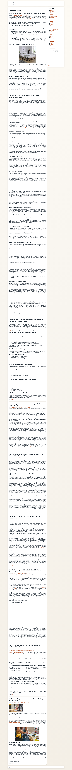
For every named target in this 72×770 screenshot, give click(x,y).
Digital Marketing (53, 16)
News (51, 34)
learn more (32, 446)
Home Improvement (54, 29)
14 (57, 57)
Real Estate (52, 36)
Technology (52, 44)
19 (53, 59)
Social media (52, 39)
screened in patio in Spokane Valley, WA (17, 652)
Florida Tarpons (14, 3)
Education (52, 17)
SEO (51, 37)
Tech (51, 43)
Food (51, 23)
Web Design (52, 48)
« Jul (49, 65)
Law (51, 31)
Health (51, 26)
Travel (51, 45)
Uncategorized (53, 46)
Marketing (52, 32)
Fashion (51, 19)
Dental (51, 15)
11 (51, 57)
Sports (51, 42)
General (51, 25)
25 (51, 61)
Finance (51, 21)
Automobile (52, 11)
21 (57, 59)
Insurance (52, 30)
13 (55, 57)
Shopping (52, 38)
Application (52, 10)
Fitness (51, 22)
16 (62, 57)
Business (51, 14)
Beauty (51, 12)
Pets (51, 35)
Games (51, 24)
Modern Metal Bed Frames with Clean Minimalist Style (27, 13)
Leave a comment (18, 91)
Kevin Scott (25, 15)
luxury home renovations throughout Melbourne (22, 127)
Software (52, 41)
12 (53, 57)
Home (13, 91)
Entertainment (53, 18)
